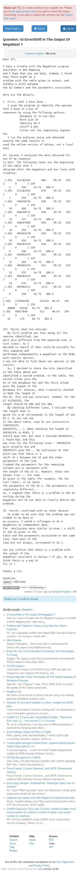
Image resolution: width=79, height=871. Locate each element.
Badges (13, 850)
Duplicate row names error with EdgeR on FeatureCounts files (41, 797)
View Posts (12, 28)
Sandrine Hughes (34, 53)
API (51, 847)
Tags (12, 847)
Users (12, 843)
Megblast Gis (14, 691)
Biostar (39, 869)
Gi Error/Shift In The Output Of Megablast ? (31, 614)
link (24, 587)
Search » (28, 609)
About (32, 839)
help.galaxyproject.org (22, 11)
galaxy (7, 581)
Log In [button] (69, 28)
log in (15, 599)
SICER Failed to (16, 666)
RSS (51, 839)
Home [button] (41, 28)
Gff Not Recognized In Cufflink (24, 757)
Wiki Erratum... (15, 640)
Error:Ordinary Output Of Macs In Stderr (29, 731)
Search (13, 839)
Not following (37, 587)
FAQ (31, 843)
